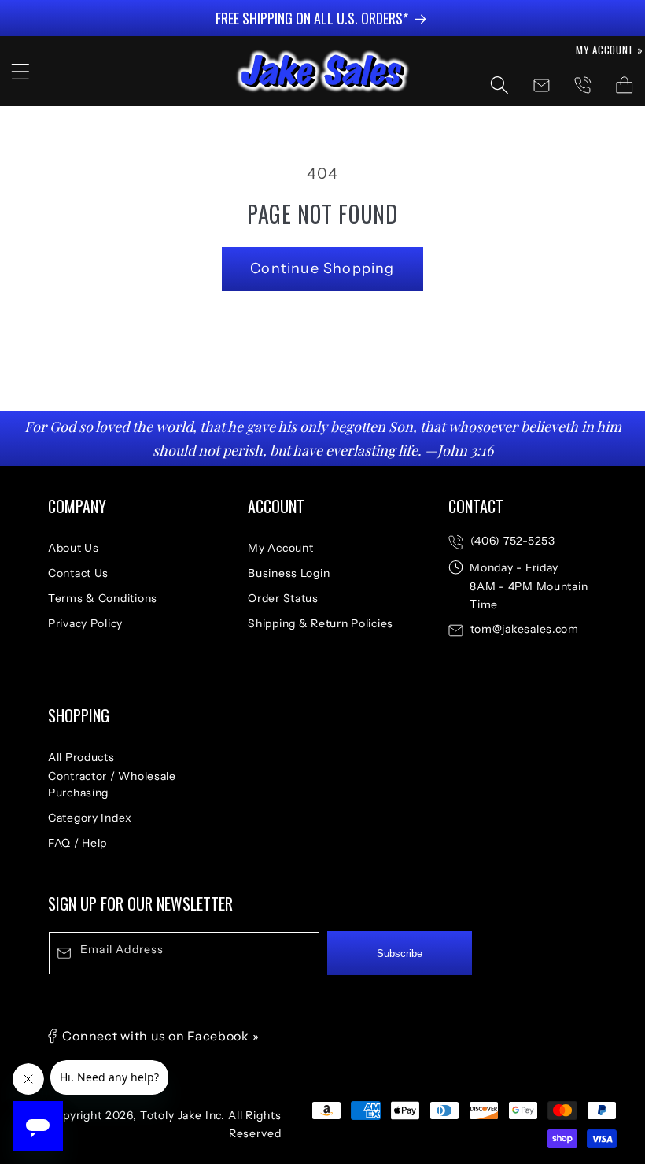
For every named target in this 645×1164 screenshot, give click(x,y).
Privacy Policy (85, 623)
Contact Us (78, 573)
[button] (21, 71)
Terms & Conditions (102, 598)
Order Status (283, 598)
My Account (280, 548)
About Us (73, 548)
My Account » (609, 49)
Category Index (90, 818)
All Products (81, 757)
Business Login (289, 573)
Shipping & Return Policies (320, 623)
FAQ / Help (77, 843)
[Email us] (541, 85)
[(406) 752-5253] (582, 85)
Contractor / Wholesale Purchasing (112, 784)
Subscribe (399, 953)
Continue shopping (322, 268)
